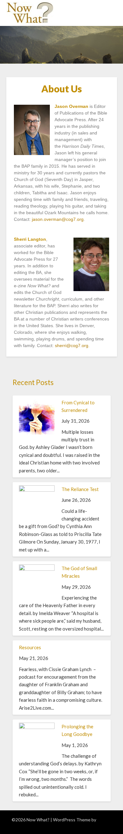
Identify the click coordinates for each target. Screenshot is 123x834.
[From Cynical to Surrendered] (37, 432)
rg (86, 345)
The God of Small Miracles (79, 572)
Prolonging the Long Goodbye (77, 730)
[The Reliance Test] (37, 490)
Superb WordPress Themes (76, 822)
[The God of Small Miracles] (37, 569)
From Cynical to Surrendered (78, 406)
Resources (30, 647)
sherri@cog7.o (69, 345)
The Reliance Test (80, 489)
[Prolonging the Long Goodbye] (37, 727)
